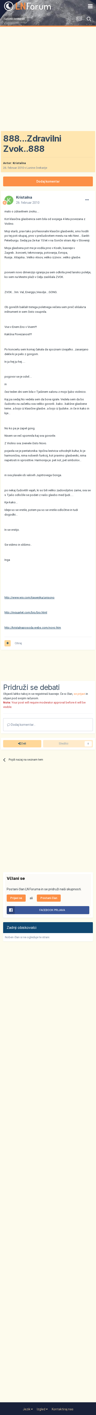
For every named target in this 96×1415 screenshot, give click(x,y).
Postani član (48, 898)
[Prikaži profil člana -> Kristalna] (8, 200)
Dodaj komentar (48, 181)
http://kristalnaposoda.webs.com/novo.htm (32, 627)
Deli (23, 743)
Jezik (27, 1409)
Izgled (41, 1409)
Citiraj (18, 643)
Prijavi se (16, 898)
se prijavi (79, 693)
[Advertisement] (48, 77)
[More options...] (87, 200)
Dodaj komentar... (22, 724)
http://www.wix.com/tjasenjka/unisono (29, 597)
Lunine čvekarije (37, 167)
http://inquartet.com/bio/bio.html (25, 612)
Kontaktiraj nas (62, 1409)
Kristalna (19, 163)
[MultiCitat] (7, 643)
